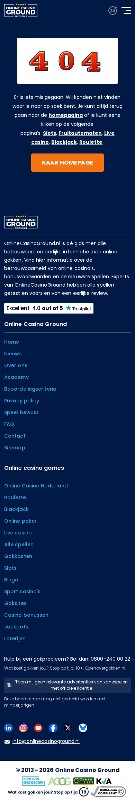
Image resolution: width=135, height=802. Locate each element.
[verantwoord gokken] (112, 10)
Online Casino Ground (87, 770)
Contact (15, 435)
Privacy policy (21, 400)
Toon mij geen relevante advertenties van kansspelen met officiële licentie (71, 685)
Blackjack (64, 142)
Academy (16, 377)
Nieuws (13, 353)
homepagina (65, 115)
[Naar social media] (8, 727)
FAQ (9, 424)
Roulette (90, 142)
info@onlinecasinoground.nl (46, 741)
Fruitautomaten (80, 133)
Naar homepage (67, 163)
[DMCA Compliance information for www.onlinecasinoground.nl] (109, 791)
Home (11, 341)
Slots (49, 133)
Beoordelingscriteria (30, 388)
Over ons (15, 365)
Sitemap (14, 447)
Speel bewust (21, 412)
